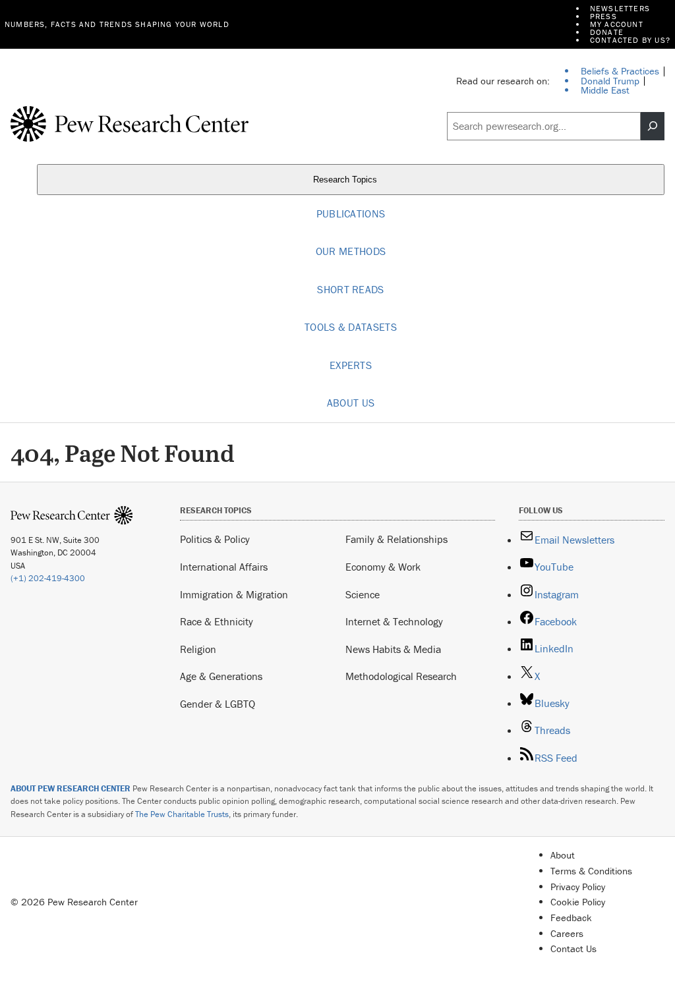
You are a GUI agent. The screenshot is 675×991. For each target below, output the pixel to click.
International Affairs (224, 566)
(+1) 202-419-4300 (48, 578)
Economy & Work (383, 566)
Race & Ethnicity (216, 621)
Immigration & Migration (234, 594)
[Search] (652, 126)
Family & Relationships (396, 539)
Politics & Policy (215, 539)
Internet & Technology (394, 621)
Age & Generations (221, 676)
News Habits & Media (393, 649)
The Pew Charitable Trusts (182, 814)
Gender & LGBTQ (217, 703)
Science (362, 594)
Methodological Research (401, 676)
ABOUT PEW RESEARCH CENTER (71, 788)
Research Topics (346, 179)
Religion (198, 649)
